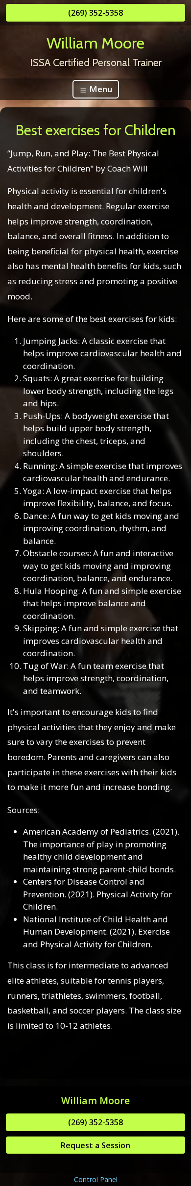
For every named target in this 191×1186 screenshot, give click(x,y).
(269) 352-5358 (95, 12)
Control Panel (96, 1179)
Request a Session (95, 1145)
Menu (99, 89)
